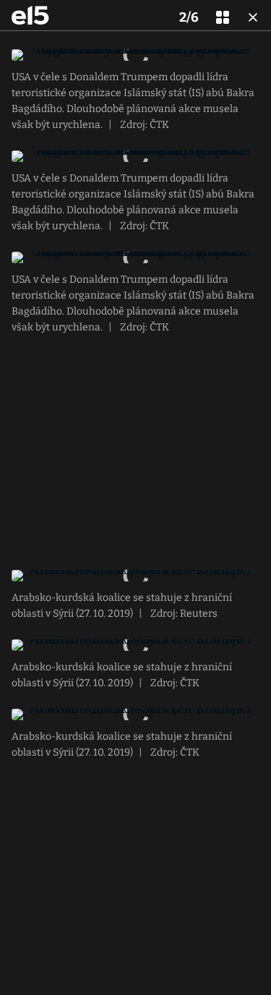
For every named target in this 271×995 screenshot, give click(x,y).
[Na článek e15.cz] (30, 15)
